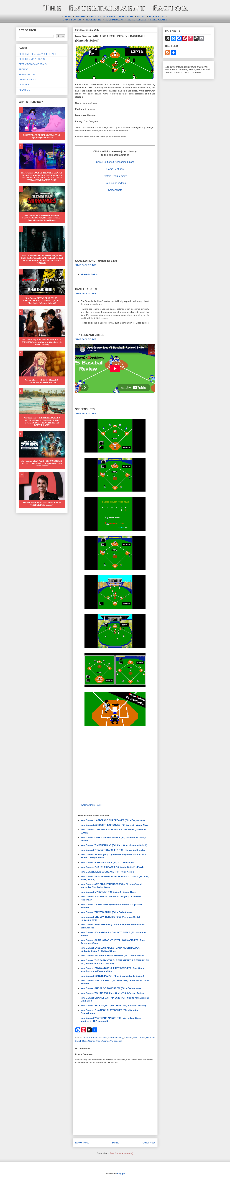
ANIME (141, 16)
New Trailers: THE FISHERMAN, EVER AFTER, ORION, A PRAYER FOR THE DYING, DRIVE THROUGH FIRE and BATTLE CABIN (42, 421)
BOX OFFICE (156, 16)
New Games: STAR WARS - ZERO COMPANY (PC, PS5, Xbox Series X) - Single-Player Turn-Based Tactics (41, 463)
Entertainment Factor (91, 805)
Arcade (86, 1037)
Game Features (115, 169)
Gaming (119, 1037)
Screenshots (115, 190)
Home (115, 1142)
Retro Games (88, 1041)
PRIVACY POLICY (28, 79)
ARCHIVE (23, 69)
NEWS (67, 16)
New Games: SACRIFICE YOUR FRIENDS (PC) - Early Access (112, 955)
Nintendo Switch (89, 274)
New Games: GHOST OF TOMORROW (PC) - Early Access (111, 988)
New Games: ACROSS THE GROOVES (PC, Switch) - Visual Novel (115, 825)
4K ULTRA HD (94, 19)
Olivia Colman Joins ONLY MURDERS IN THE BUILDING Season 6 (42, 503)
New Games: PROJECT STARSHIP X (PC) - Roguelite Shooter (113, 850)
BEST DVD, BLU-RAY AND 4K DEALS (37, 54)
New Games (139, 1037)
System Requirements (115, 176)
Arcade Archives (99, 1037)
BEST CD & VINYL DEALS (32, 59)
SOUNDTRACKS (114, 19)
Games (111, 1037)
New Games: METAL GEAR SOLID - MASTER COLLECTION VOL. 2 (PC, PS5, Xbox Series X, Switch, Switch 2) (42, 300)
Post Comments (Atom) (121, 1153)
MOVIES (94, 16)
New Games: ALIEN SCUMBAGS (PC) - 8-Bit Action (107, 872)
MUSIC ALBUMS (137, 19)
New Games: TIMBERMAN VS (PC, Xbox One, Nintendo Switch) (114, 845)
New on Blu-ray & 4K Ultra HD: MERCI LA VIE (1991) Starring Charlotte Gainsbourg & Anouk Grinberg (42, 342)
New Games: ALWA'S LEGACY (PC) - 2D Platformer (107, 862)
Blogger (121, 1173)
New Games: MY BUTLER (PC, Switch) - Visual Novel (108, 892)
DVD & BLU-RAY (72, 19)
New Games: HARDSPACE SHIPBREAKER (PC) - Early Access (113, 820)
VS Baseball (116, 1041)
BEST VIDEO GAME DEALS (32, 64)
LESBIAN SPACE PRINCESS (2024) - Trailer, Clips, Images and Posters (42, 136)
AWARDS (80, 16)
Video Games (103, 1041)
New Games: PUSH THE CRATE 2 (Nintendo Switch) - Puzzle (112, 867)
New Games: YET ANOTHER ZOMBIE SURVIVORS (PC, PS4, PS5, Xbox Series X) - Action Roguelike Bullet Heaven (41, 217)
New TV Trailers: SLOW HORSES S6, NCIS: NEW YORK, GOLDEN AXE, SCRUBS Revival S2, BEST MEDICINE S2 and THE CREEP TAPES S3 (42, 259)
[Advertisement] (115, 223)
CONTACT (24, 84)
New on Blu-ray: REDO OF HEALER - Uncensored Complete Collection (42, 381)
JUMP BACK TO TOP (85, 265)
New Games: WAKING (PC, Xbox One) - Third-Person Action (112, 993)
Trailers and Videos (115, 183)
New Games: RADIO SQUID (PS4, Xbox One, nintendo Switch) (113, 1005)
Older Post (149, 1142)
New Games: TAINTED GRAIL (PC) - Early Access (106, 912)
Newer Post (82, 1142)
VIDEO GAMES (158, 19)
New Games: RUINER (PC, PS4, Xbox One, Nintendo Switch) (112, 976)
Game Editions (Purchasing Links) (115, 162)
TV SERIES (108, 16)
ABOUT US (24, 90)
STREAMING (126, 16)
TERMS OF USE (27, 74)
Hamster (128, 1037)
